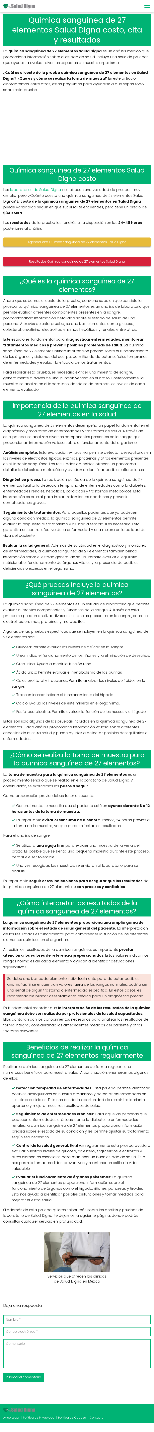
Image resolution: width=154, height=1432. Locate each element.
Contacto (96, 1418)
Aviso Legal (11, 1418)
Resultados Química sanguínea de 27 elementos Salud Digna (77, 261)
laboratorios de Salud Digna (35, 189)
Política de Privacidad (38, 1418)
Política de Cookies (72, 1418)
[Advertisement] (77, 129)
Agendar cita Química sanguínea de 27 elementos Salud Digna (77, 242)
